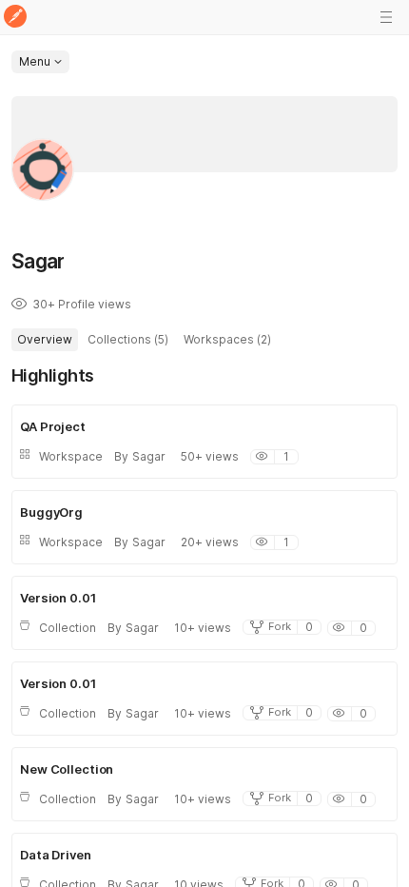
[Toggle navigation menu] (386, 17)
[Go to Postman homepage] (15, 17)
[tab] (44, 339)
